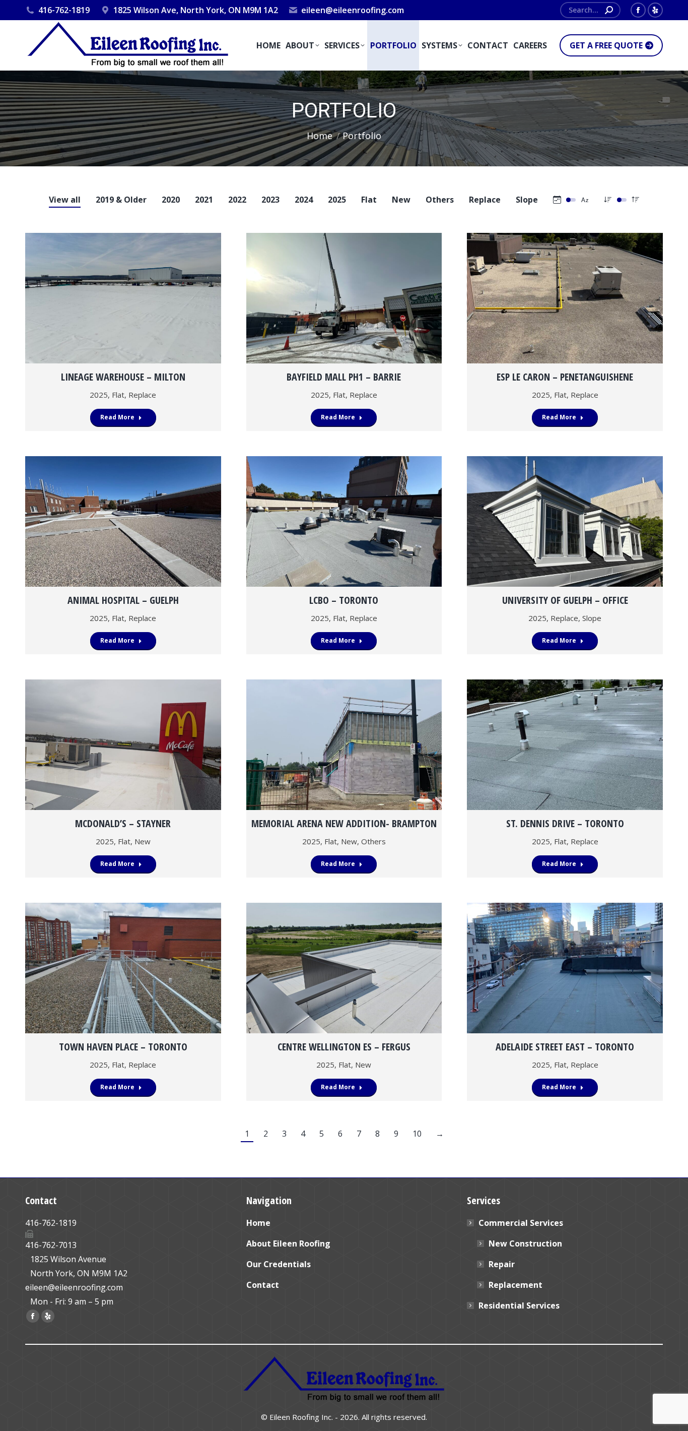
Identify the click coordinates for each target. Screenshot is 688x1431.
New (401, 199)
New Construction (525, 1243)
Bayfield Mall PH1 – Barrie (344, 377)
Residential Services (519, 1305)
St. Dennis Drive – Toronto (565, 823)
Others (440, 199)
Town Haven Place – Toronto (123, 1046)
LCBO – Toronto (343, 600)
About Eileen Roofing (288, 1243)
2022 (237, 199)
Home (258, 1222)
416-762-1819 (64, 10)
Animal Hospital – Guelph (123, 600)
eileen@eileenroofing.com (352, 10)
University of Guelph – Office (565, 600)
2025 (337, 199)
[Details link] (123, 298)
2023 (270, 199)
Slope (527, 199)
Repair (502, 1264)
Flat (369, 199)
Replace (485, 199)
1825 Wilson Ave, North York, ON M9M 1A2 (195, 10)
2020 (171, 199)
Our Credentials (278, 1264)
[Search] (609, 10)
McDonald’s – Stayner (123, 823)
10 (417, 1133)
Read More (117, 417)
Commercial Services (520, 1222)
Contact (262, 1284)
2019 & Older (121, 199)
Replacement (515, 1284)
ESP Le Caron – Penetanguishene (565, 377)
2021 (204, 199)
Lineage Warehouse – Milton (123, 377)
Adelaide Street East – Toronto (565, 1046)
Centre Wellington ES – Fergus (344, 1046)
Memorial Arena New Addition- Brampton (344, 823)
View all (65, 199)
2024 (304, 199)
